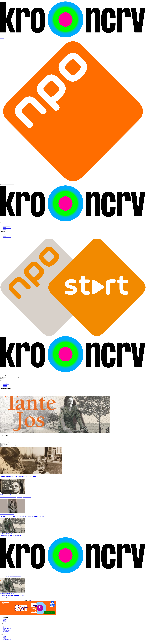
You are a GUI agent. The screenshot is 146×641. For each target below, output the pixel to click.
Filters (2, 444)
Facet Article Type (3, 440)
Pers (3, 627)
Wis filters (2, 443)
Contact (4, 626)
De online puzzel (6, 383)
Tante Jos (7, 494)
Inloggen (9, 184)
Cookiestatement (6, 631)
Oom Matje (7, 478)
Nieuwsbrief (5, 386)
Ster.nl (31, 600)
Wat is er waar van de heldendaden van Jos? (10, 576)
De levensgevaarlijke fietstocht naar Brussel (10, 535)
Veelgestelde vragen (6, 630)
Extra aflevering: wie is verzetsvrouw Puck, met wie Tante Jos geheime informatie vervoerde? (22, 516)
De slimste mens (6, 384)
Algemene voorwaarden (7, 628)
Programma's (5, 619)
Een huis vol (5, 385)
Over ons (4, 620)
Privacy (4, 629)
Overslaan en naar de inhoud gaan (6, 0)
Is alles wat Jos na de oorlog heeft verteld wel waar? (12, 595)
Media (4, 392)
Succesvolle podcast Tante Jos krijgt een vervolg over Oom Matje (15, 497)
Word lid (2, 38)
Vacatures (4, 621)
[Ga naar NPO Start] (73, 335)
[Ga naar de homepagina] (73, 37)
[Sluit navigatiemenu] (0, 222)
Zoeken (1, 377)
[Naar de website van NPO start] (73, 183)
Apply (2, 446)
